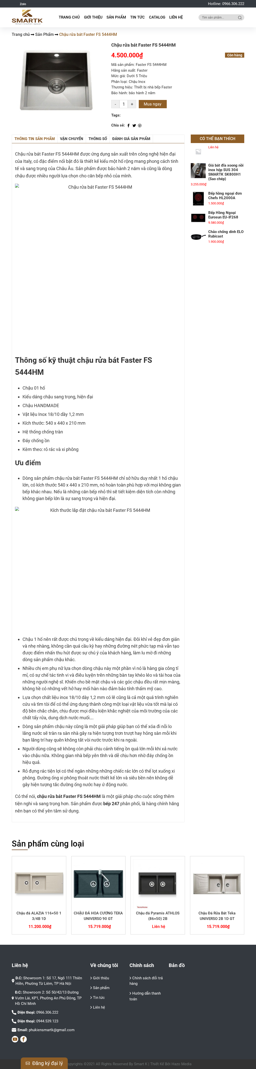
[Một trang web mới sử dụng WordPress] (27, 17)
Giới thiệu (93, 17)
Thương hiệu (121, 87)
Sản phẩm (116, 17)
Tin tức (137, 17)
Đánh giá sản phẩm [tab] (131, 139)
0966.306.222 (233, 4)
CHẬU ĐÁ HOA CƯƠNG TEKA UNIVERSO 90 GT (98, 916)
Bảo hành (119, 93)
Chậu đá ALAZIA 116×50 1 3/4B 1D (39, 916)
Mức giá (118, 76)
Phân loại (119, 81)
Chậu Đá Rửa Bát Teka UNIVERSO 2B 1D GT (217, 916)
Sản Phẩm (44, 34)
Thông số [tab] (97, 139)
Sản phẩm (101, 988)
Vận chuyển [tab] (71, 139)
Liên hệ (176, 17)
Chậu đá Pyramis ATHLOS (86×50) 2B (158, 916)
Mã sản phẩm (122, 64)
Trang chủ (69, 17)
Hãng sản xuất (123, 70)
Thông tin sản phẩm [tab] (34, 139)
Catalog (157, 17)
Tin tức (99, 997)
